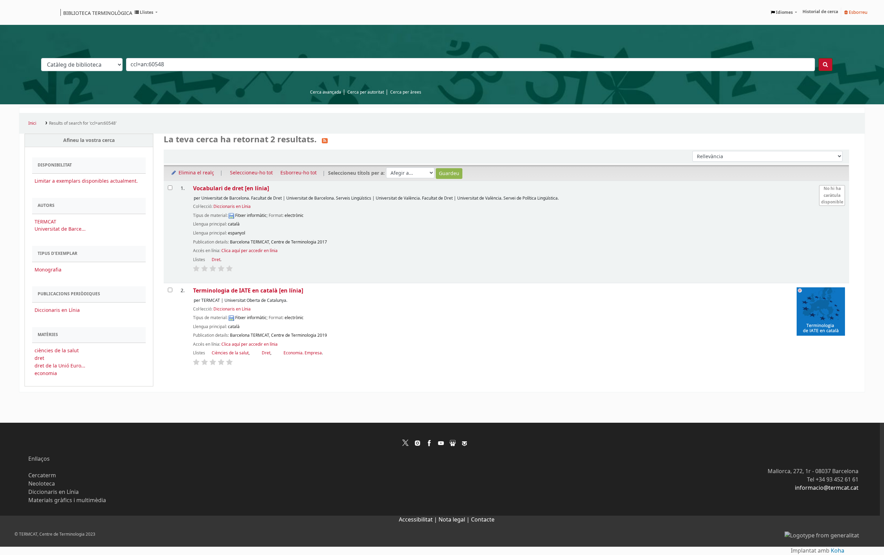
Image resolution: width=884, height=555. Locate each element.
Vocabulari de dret (231, 188)
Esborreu (857, 12)
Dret (216, 260)
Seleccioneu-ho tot (251, 172)
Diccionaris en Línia (57, 310)
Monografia (48, 270)
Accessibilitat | (419, 520)
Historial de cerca (820, 12)
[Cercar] (825, 64)
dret (39, 358)
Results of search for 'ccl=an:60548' (83, 123)
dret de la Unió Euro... (60, 366)
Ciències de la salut (230, 353)
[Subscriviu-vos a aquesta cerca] (325, 140)
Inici (32, 123)
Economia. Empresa (303, 353)
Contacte (482, 520)
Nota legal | (455, 520)
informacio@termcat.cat (826, 488)
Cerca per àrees (405, 92)
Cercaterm (42, 475)
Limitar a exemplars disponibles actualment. (86, 181)
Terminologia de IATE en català (248, 290)
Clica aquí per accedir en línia (249, 251)
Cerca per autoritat (365, 92)
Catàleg (27, 12)
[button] (146, 12)
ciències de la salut (57, 350)
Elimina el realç (195, 172)
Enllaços (39, 459)
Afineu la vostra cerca (89, 140)
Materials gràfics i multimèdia (67, 500)
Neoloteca (41, 484)
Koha (837, 551)
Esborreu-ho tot (298, 172)
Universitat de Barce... (60, 229)
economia (46, 373)
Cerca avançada (325, 92)
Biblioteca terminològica (97, 13)
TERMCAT (45, 222)
